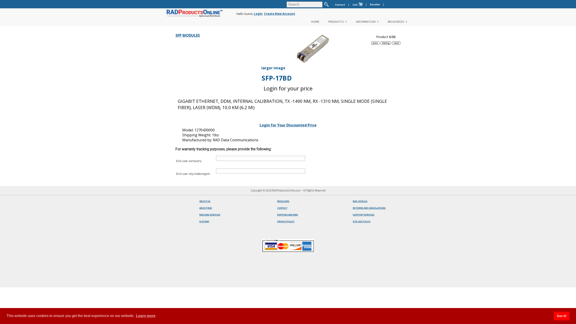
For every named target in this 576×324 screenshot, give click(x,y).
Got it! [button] (562, 316)
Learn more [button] (145, 316)
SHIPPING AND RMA (287, 214)
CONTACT (282, 208)
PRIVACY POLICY (285, 221)
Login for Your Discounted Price (288, 125)
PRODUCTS (336, 22)
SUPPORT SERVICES (363, 214)
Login (258, 14)
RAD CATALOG (360, 201)
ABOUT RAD (205, 208)
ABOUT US (204, 201)
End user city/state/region (193, 173)
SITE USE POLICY (361, 221)
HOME (315, 22)
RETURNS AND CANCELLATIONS (369, 208)
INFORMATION (366, 22)
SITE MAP (204, 221)
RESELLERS (283, 201)
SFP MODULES (188, 35)
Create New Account (279, 14)
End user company (188, 161)
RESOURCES (396, 22)
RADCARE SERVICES (209, 214)
